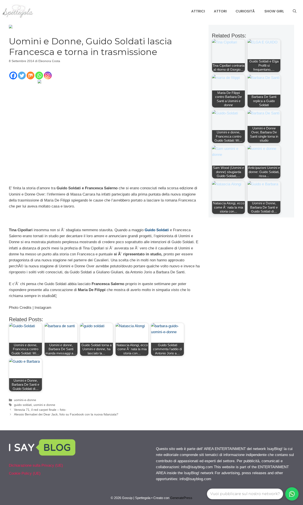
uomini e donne (44, 405)
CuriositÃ (246, 11)
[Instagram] (48, 75)
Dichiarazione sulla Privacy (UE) (36, 465)
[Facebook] (13, 75)
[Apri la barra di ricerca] (294, 11)
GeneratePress (181, 498)
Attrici (198, 11)
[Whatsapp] (39, 75)
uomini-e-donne (25, 400)
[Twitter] (22, 75)
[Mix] (30, 75)
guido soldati (23, 405)
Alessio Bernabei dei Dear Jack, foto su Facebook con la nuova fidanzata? (66, 414)
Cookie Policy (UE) (25, 473)
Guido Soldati (157, 230)
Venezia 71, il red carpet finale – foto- (40, 409)
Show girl (274, 11)
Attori (220, 11)
